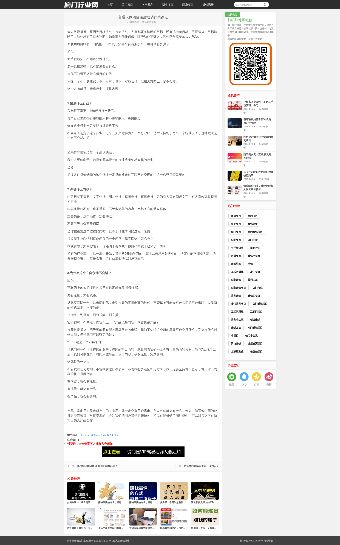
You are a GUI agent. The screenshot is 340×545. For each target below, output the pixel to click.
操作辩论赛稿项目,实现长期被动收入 (97, 466)
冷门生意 (113, 540)
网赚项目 (188, 4)
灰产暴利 (147, 4)
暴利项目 (93, 540)
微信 (231, 384)
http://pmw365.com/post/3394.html (99, 435)
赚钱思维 (208, 4)
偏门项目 (127, 4)
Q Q (244, 384)
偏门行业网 (81, 4)
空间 (256, 384)
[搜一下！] (265, 4)
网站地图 (268, 540)
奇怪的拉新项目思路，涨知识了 (201, 466)
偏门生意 (83, 540)
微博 (269, 384)
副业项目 (167, 4)
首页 (110, 4)
